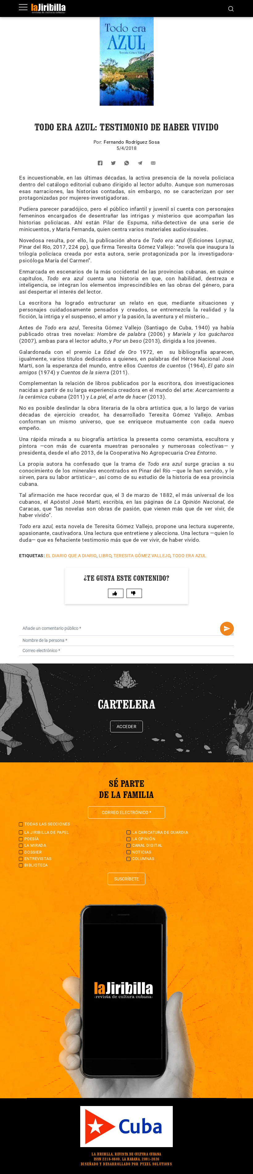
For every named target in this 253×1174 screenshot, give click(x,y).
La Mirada (35, 845)
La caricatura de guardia (160, 832)
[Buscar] (231, 8)
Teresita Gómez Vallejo (142, 555)
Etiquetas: (32, 555)
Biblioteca (36, 865)
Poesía (31, 839)
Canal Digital (147, 845)
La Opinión (143, 839)
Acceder (127, 726)
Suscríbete (126, 878)
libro (105, 555)
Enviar (227, 629)
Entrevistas (38, 858)
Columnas (143, 858)
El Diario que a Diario (71, 555)
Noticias (141, 852)
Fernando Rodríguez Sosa (132, 142)
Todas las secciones (47, 824)
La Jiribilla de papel (46, 832)
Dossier (33, 852)
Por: (98, 142)
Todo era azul (189, 555)
